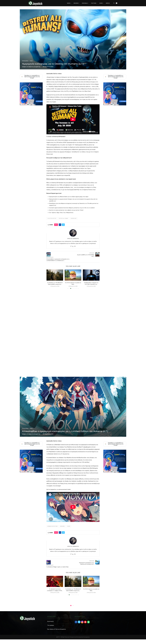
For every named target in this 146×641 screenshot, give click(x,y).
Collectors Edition (51, 218)
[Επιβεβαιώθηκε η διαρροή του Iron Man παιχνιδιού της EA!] (54, 275)
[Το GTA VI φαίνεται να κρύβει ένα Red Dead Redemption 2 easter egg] (54, 581)
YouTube (93, 3)
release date (73, 218)
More (101, 3)
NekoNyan (62, 526)
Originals (85, 3)
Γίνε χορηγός (50, 625)
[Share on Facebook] (60, 224)
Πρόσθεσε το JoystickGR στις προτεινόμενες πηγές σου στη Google (115, 77)
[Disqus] (73, 312)
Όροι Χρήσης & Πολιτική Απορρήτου (56, 629)
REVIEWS (76, 3)
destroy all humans (63, 218)
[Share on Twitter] (63, 224)
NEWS (68, 3)
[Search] (114, 3)
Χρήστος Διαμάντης (34, 66)
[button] (48, 279)
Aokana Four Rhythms (52, 526)
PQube (68, 526)
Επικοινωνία (50, 621)
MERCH (108, 3)
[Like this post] (56, 224)
